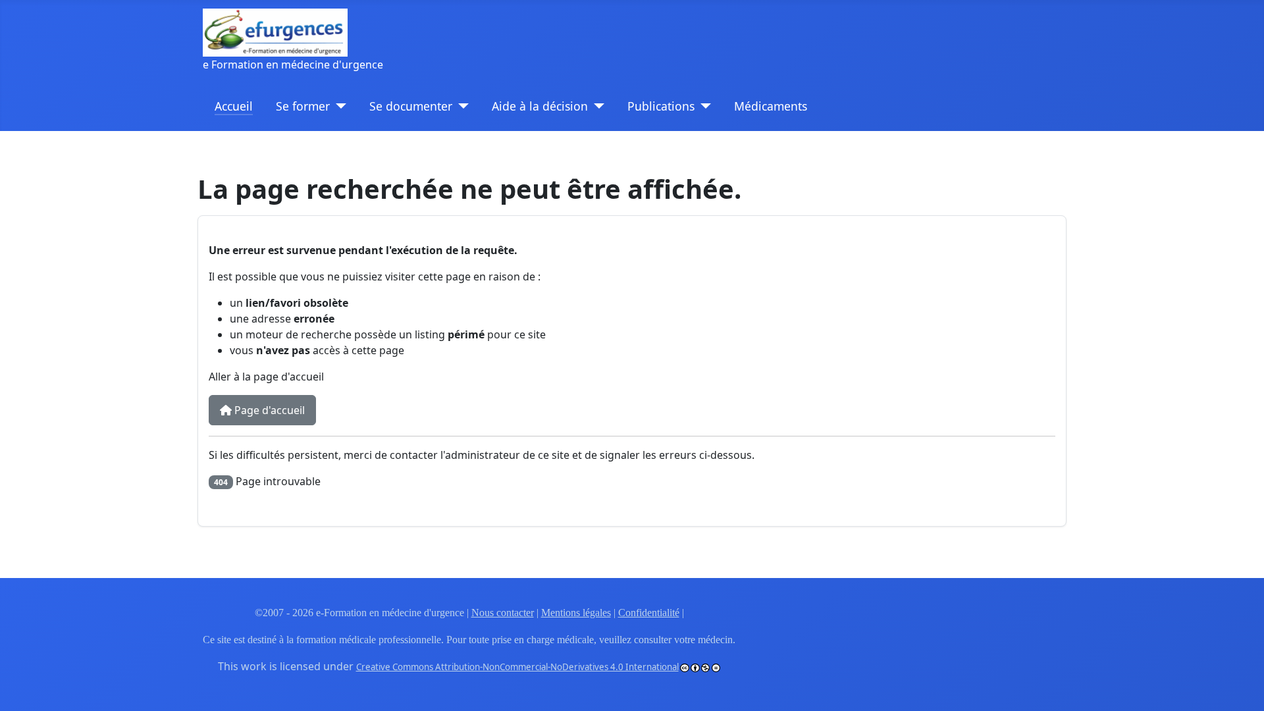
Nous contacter (502, 612)
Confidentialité (648, 612)
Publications (661, 106)
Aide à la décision (540, 106)
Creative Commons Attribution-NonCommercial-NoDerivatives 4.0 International (517, 667)
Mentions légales (576, 612)
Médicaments (770, 106)
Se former (303, 106)
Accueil (234, 106)
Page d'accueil (268, 410)
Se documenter (410, 106)
